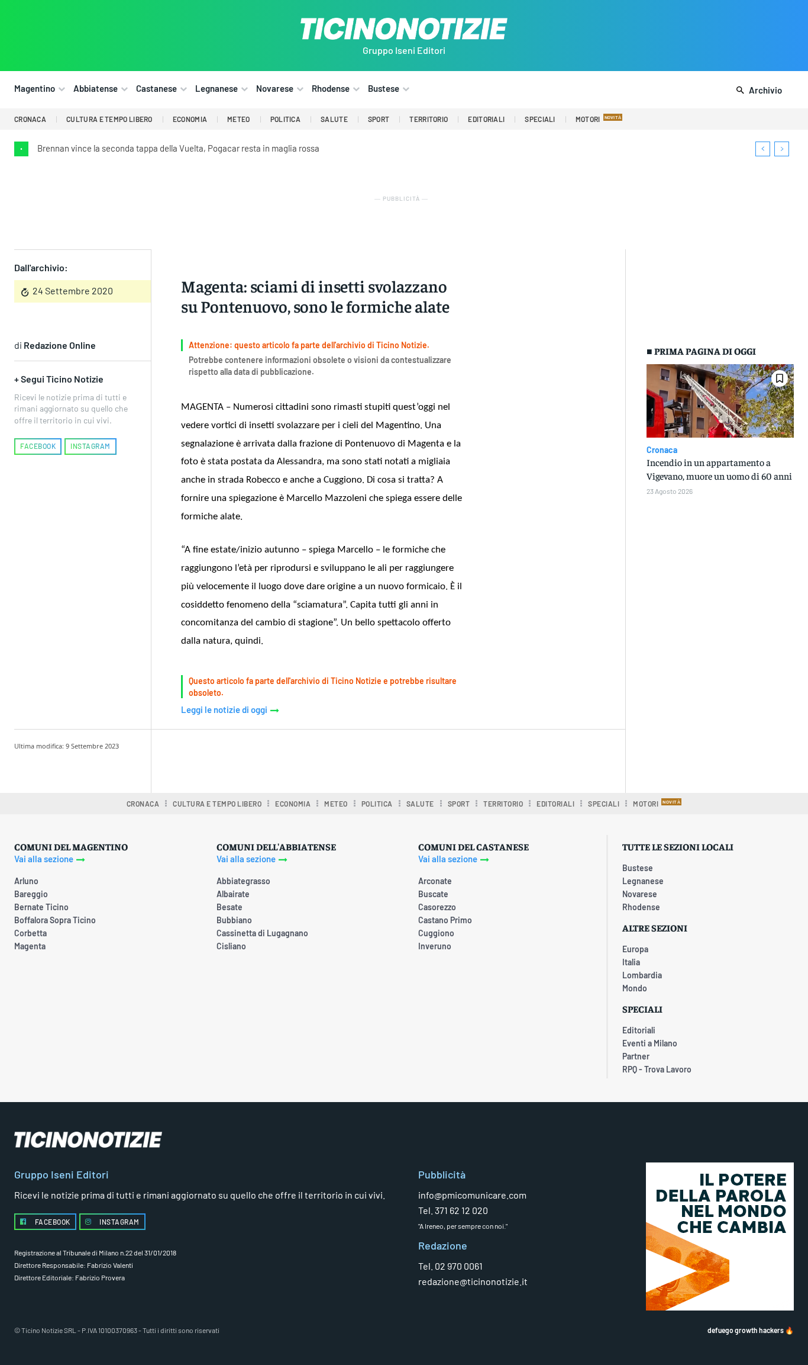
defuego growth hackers (745, 1330)
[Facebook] (275, 759)
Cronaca (662, 450)
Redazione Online (60, 345)
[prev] (762, 149)
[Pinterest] (330, 759)
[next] (781, 149)
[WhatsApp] (357, 759)
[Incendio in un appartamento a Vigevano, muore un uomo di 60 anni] (720, 401)
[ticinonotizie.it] (403, 29)
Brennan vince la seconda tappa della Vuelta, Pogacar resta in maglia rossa (178, 148)
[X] (303, 759)
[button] (757, 90)
